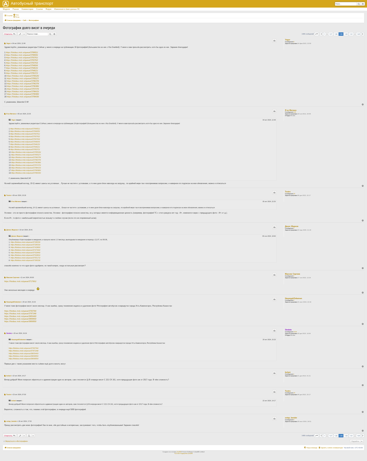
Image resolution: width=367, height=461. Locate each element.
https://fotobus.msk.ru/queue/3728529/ (25, 242)
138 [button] (335, 34)
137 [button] (330, 34)
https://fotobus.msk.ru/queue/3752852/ (25, 255)
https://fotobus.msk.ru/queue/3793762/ (22, 60)
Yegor (287, 40)
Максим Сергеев (292, 274)
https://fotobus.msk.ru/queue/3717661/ (20, 281)
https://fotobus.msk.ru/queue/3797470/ (23, 89)
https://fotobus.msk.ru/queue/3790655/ (22, 55)
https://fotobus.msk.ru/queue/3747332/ (25, 250)
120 (294, 112)
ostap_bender (291, 418)
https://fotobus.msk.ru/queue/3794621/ (22, 71)
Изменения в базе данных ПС (67, 9)
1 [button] (324, 34)
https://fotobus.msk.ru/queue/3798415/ (23, 91)
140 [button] (346, 34)
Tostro (288, 192)
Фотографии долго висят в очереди (29, 27)
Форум (48, 9)
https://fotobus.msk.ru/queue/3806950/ (20, 319)
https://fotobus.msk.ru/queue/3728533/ (25, 245)
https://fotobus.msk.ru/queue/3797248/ (20, 313)
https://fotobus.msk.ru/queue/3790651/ (22, 52)
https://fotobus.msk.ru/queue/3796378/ (23, 81)
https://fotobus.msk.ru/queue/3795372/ (22, 73)
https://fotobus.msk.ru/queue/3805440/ (20, 316)
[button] (316, 34)
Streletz (288, 330)
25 (294, 193)
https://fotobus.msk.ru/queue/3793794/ (20, 311)
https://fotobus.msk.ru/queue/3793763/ (22, 63)
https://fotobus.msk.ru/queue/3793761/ (22, 58)
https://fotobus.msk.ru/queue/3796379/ (23, 84)
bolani (288, 372)
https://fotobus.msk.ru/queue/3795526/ (23, 76)
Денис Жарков (291, 226)
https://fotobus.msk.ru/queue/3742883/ (25, 247)
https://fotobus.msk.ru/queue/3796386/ (23, 86)
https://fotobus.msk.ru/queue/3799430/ (23, 97)
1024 (295, 332)
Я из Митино (290, 110)
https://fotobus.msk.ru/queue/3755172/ (25, 258)
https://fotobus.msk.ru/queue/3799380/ (23, 94)
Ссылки (39, 9)
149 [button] (358, 34)
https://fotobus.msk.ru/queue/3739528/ (25, 260)
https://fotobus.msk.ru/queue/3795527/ (23, 78)
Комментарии (27, 9)
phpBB (178, 452)
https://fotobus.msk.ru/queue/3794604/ (22, 65)
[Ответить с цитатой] (274, 40)
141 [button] (351, 34)
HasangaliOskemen (293, 298)
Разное (16, 9)
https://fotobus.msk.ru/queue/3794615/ (22, 68)
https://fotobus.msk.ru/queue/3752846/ (25, 253)
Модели (6, 9)
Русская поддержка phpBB (183, 453)
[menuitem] (16, 15)
